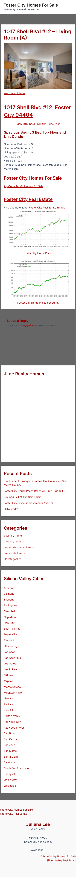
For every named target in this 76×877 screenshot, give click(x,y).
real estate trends (14, 553)
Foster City (10, 634)
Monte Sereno (12, 687)
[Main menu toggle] (68, 7)
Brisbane (9, 599)
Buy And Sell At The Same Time (22, 497)
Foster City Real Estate (28, 199)
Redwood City (12, 721)
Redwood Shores (14, 727)
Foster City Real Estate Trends (47, 207)
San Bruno (10, 733)
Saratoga (9, 762)
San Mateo (10, 750)
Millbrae (8, 675)
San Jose (9, 745)
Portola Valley (12, 716)
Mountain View (13, 692)
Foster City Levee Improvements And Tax (29, 503)
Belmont (9, 593)
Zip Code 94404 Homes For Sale (23, 186)
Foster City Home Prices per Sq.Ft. (38, 302)
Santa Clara (11, 756)
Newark (8, 698)
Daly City (9, 623)
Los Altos (9, 652)
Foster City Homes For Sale (31, 5)
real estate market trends (19, 547)
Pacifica (8, 704)
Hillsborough (11, 646)
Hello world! (11, 509)
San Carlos (10, 739)
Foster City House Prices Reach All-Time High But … (35, 491)
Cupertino (10, 617)
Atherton (9, 588)
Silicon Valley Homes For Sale (58, 856)
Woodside (10, 785)
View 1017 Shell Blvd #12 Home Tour (38, 124)
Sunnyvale (10, 774)
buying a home (13, 535)
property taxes (12, 541)
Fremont (9, 640)
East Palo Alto (12, 628)
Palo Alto (9, 710)
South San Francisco (16, 768)
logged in (28, 325)
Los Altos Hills (12, 657)
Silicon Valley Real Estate (61, 860)
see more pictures (14, 93)
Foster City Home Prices (38, 253)
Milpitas (8, 681)
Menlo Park (10, 669)
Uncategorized (13, 559)
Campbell (9, 611)
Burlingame (10, 605)
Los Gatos (10, 663)
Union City (10, 780)
